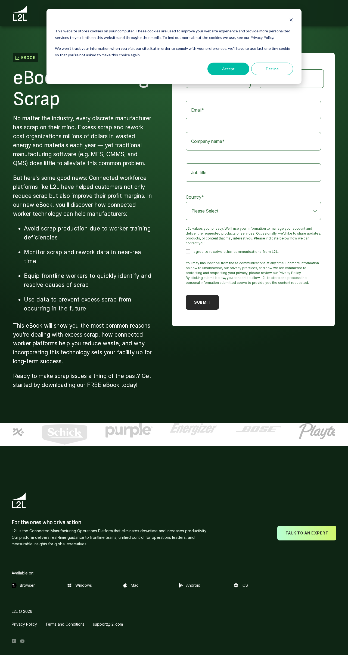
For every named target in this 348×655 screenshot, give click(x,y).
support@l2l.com (108, 624)
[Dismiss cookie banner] (291, 20)
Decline (272, 68)
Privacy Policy (24, 624)
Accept (228, 68)
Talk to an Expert (306, 533)
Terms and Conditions (65, 624)
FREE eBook (103, 385)
